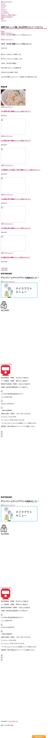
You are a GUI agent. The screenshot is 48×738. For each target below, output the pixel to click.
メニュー (3, 9)
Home (2, 31)
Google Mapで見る (6, 364)
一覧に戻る (4, 268)
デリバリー (4, 11)
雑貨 (2, 18)
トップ (3, 3)
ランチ (3, 7)
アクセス (3, 5)
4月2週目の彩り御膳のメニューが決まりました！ (15, 257)
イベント (3, 20)
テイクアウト (5, 13)
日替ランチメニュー (7, 33)
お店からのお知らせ (7, 17)
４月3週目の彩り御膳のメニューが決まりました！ (16, 228)
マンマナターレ (13, 721)
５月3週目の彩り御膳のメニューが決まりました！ (16, 111)
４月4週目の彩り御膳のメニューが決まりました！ (16, 199)
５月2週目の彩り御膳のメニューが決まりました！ (16, 140)
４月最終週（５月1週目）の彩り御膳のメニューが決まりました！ (20, 170)
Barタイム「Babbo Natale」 (9, 15)
